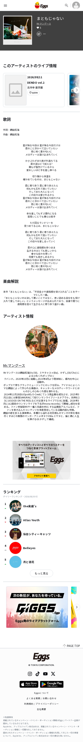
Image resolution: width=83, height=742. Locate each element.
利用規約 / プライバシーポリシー (41, 703)
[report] (44, 34)
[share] (39, 34)
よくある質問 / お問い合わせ (41, 698)
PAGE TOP (73, 646)
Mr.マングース (44, 23)
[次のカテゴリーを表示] (77, 90)
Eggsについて (41, 692)
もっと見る (41, 573)
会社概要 (41, 709)
